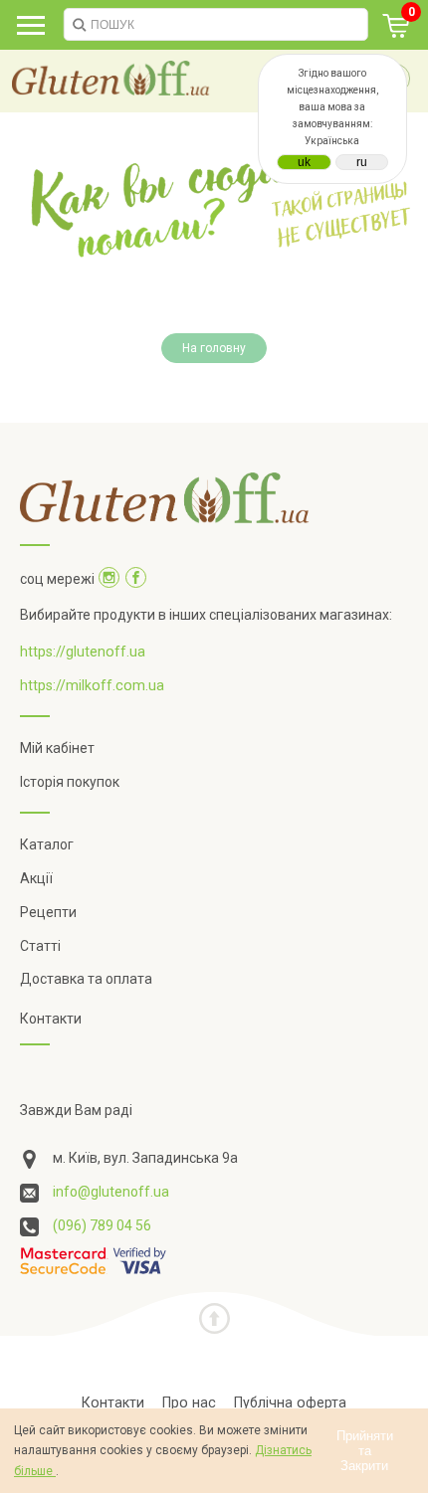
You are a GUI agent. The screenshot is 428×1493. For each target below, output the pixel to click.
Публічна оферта (290, 1402)
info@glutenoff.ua (111, 1192)
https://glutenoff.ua (82, 651)
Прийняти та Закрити (364, 1450)
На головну (214, 348)
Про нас (189, 1402)
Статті (40, 946)
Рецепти (48, 912)
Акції (36, 878)
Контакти (51, 1018)
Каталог (47, 844)
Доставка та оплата (86, 979)
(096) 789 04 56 (102, 1225)
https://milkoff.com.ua (92, 685)
